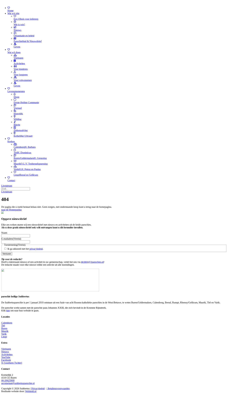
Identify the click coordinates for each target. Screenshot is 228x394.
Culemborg (6, 322)
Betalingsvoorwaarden (58, 388)
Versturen (6, 254)
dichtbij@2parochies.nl (92, 262)
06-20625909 (7, 380)
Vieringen (6, 349)
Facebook (6, 360)
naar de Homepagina (11, 209)
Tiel (3, 325)
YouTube (5, 357)
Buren (4, 328)
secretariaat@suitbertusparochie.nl (18, 383)
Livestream (6, 185)
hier (8, 310)
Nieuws (5, 351)
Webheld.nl (30, 391)
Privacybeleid (38, 388)
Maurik (4, 331)
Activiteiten (7, 354)
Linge (4, 336)
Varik (4, 334)
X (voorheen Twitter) (11, 363)
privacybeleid (36, 249)
